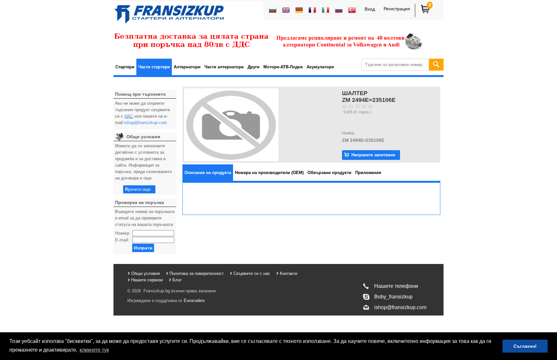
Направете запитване (373, 154)
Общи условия (145, 273)
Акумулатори (320, 66)
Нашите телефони (396, 286)
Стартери (124, 66)
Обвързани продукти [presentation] (329, 172)
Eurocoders (193, 300)
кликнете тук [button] (94, 350)
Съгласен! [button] (525, 346)
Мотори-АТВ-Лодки (283, 66)
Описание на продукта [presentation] (207, 172)
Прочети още (138, 189)
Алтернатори (187, 66)
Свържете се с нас (251, 273)
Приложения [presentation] (368, 172)
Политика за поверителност (197, 273)
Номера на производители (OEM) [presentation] (269, 172)
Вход (370, 9)
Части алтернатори (224, 66)
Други (253, 66)
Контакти (288, 273)
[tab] (207, 172)
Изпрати (143, 247)
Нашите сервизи (147, 279)
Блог (177, 279)
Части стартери (154, 66)
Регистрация (397, 8)
